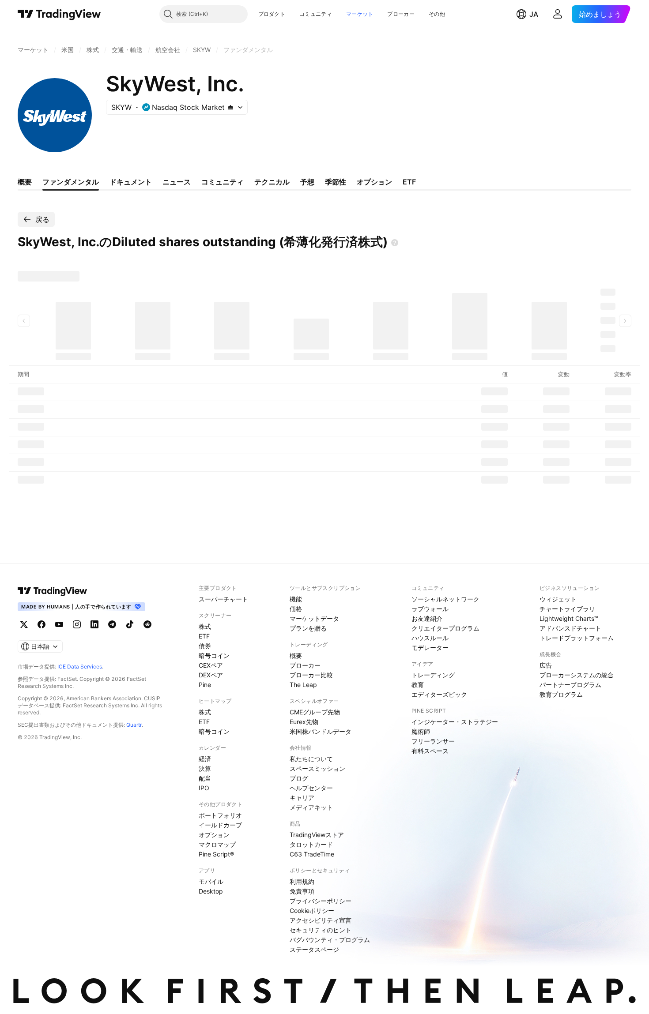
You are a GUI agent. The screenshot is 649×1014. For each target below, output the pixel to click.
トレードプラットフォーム (577, 638)
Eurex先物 (304, 721)
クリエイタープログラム (445, 628)
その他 (437, 14)
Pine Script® (216, 854)
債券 (205, 646)
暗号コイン (214, 655)
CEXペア (211, 665)
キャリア (302, 797)
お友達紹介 (426, 618)
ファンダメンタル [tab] (70, 181)
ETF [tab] (409, 181)
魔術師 (420, 731)
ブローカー (401, 14)
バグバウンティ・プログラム (330, 939)
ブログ (299, 778)
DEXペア (211, 675)
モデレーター (430, 647)
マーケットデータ (314, 618)
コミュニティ (315, 14)
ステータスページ (314, 949)
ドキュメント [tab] (130, 181)
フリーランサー (433, 741)
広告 (546, 665)
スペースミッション (317, 768)
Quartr (134, 724)
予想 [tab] (307, 181)
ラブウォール (430, 608)
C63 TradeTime (312, 854)
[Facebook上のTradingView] (41, 624)
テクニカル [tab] (272, 181)
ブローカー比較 (311, 675)
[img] (230, 107)
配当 (205, 778)
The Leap (303, 684)
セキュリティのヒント (320, 930)
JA (533, 14)
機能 (296, 599)
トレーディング (433, 675)
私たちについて (311, 758)
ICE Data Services (79, 666)
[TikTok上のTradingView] (130, 624)
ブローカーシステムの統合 (577, 675)
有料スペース (430, 751)
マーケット (360, 14)
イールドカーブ (220, 825)
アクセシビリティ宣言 (320, 920)
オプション (214, 834)
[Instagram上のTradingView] (77, 624)
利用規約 (302, 881)
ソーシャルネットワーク (445, 599)
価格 (296, 608)
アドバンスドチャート (570, 628)
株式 (205, 626)
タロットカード (311, 844)
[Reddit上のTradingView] (147, 624)
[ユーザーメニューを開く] (557, 14)
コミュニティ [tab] (222, 181)
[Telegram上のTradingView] (112, 624)
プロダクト (272, 14)
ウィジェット (558, 599)
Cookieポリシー (312, 910)
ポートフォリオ (220, 815)
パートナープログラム (570, 684)
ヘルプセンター (311, 788)
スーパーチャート (223, 599)
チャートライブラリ (567, 608)
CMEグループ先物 (315, 712)
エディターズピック (439, 694)
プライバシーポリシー (320, 901)
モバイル (211, 881)
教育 (417, 684)
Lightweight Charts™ (569, 618)
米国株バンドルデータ (320, 731)
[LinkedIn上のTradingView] (94, 624)
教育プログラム (561, 694)
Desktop (211, 891)
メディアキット (311, 807)
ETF (204, 636)
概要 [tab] (25, 181)
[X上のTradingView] (24, 624)
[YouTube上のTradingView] (59, 624)
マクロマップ (217, 844)
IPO (204, 788)
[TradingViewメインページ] (52, 591)
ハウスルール (430, 638)
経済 (205, 758)
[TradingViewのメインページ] (59, 14)
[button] (292, 14)
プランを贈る (308, 628)
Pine (205, 684)
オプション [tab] (374, 181)
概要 (296, 655)
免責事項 (302, 891)
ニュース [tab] (176, 181)
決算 (205, 768)
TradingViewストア (317, 834)
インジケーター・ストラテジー (454, 721)
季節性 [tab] (335, 181)
